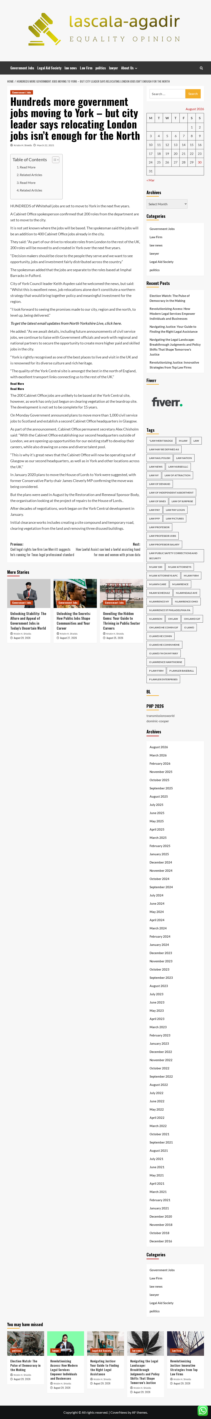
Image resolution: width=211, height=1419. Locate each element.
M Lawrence (180, 584)
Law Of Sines (157, 501)
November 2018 (161, 1224)
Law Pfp (154, 518)
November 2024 (161, 870)
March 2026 (158, 755)
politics (100, 67)
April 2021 (157, 1183)
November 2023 (161, 961)
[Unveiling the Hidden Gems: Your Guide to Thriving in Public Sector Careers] (121, 593)
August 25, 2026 (115, 637)
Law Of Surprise (182, 501)
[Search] (201, 68)
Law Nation (184, 458)
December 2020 (161, 1216)
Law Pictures (175, 518)
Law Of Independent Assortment (171, 492)
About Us (127, 67)
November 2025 (161, 772)
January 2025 (159, 854)
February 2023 (160, 1035)
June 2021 (157, 1167)
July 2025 (156, 804)
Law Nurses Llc (178, 466)
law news (70, 67)
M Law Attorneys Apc (163, 575)
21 (183, 153)
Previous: (42, 549)
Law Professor (159, 527)
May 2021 (157, 1175)
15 (191, 145)
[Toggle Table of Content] (53, 159)
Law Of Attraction (177, 475)
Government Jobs (22, 67)
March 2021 (158, 1192)
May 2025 (157, 821)
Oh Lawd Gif (192, 618)
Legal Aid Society (49, 67)
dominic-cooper (158, 721)
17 (150, 153)
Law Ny (154, 475)
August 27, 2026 (68, 637)
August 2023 (159, 986)
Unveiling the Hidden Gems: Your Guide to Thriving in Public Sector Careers (121, 621)
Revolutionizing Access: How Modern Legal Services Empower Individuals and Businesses (172, 313)
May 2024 (157, 912)
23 (200, 153)
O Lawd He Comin (160, 636)
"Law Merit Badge (161, 440)
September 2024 (161, 887)
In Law (183, 440)
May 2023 (157, 1010)
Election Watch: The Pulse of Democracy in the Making (170, 298)
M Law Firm (191, 575)
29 (191, 162)
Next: (108, 549)
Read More (27, 167)
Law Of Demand (159, 483)
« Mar (151, 180)
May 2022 (157, 1109)
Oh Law (173, 618)
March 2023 (158, 1027)
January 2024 (159, 944)
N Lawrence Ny (159, 601)
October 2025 (159, 780)
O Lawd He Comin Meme (164, 644)
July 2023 (156, 994)
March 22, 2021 (45, 145)
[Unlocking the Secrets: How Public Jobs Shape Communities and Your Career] (75, 593)
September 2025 (161, 788)
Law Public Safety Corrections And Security (173, 556)
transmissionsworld (161, 716)
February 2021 (160, 1200)
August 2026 (159, 747)
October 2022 (159, 1068)
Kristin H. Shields (23, 145)
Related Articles (31, 175)
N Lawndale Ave (186, 592)
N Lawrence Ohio (186, 601)
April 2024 (157, 920)
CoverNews (118, 1412)
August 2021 (159, 1150)
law (196, 440)
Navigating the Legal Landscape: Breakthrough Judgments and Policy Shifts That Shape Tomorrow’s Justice (175, 347)
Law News (155, 466)
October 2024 (159, 879)
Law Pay (154, 509)
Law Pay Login (175, 509)
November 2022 (161, 1060)
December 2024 (161, 862)
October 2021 (159, 1134)
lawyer (113, 67)
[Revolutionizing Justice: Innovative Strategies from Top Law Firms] (185, 1343)
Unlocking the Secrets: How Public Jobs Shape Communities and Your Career (74, 621)
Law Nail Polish (159, 458)
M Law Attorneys (179, 566)
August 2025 (159, 796)
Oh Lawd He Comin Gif (163, 627)
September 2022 (161, 1076)
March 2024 (158, 928)
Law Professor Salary (164, 544)
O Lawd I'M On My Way (163, 653)
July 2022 (156, 1093)
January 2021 (159, 1208)
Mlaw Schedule (159, 592)
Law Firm (86, 67)
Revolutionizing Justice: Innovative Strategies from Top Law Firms (174, 365)
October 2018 (159, 1233)
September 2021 (161, 1142)
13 (175, 145)
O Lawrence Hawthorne (165, 662)
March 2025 (158, 837)
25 (159, 162)
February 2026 (160, 763)
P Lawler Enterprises (163, 679)
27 (175, 162)
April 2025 (157, 829)
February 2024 (160, 936)
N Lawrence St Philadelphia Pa (169, 610)
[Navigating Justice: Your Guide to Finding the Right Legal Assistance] (105, 1343)
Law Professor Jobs (162, 535)
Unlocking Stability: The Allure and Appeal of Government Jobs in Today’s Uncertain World (28, 621)
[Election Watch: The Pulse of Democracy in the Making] (25, 1343)
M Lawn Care (157, 584)
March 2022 (158, 1126)
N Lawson (155, 618)
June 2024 (157, 903)
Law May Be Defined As (164, 449)
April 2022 (157, 1117)
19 (167, 153)
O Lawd (189, 627)
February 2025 (160, 846)
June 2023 (157, 1002)
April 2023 (157, 1019)
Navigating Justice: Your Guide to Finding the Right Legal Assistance (174, 329)
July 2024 (156, 895)
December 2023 (161, 953)
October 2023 (159, 969)
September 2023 (161, 977)
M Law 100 (155, 566)
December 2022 (161, 1052)
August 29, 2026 (22, 637)
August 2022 (159, 1084)
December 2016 (161, 1241)
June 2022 (157, 1101)
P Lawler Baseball (181, 670)
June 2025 (157, 813)
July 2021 (156, 1159)
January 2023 (159, 1043)
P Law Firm (156, 670)
